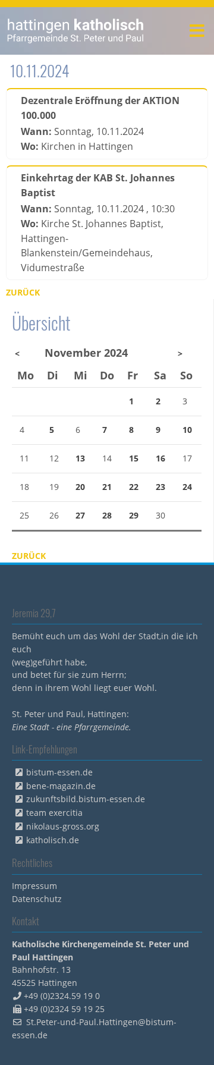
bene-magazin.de (61, 785)
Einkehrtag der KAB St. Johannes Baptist (98, 185)
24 (187, 486)
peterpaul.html (76, 31)
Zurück (23, 292)
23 (160, 486)
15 (134, 458)
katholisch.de (52, 840)
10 (187, 429)
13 (80, 458)
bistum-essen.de (59, 772)
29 (134, 515)
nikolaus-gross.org (62, 826)
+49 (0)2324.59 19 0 (62, 995)
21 (107, 486)
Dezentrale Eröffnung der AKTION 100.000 (100, 108)
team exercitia (54, 812)
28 (107, 515)
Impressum (34, 885)
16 (160, 458)
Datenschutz (37, 898)
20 (80, 486)
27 (80, 515)
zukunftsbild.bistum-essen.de (85, 799)
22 (134, 486)
